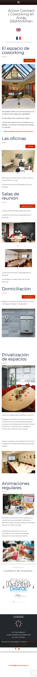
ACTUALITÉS (22, 644)
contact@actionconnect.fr (18, 665)
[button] (29, 60)
